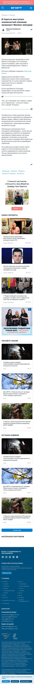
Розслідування (24, 586)
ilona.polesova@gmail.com (10, 615)
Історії (6, 584)
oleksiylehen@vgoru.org (9, 629)
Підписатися (6, 573)
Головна (4, 15)
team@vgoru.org (7, 621)
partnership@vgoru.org (9, 626)
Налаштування (25, 681)
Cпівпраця (6, 603)
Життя (6, 593)
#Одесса (21, 171)
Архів (20, 595)
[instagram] (6, 558)
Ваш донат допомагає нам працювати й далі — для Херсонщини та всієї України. (17, 2)
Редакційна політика (9, 600)
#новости (20, 173)
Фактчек (6, 586)
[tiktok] (17, 558)
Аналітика (23, 584)
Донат (16, 208)
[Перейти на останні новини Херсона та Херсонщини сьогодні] (16, 7)
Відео (4, 595)
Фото (21, 588)
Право (6, 588)
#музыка (14, 171)
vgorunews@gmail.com (9, 617)
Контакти (21, 597)
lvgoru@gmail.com (8, 619)
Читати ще (17, 530)
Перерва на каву (9, 590)
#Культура (5, 171)
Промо (22, 590)
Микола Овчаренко (13, 29)
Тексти (21, 581)
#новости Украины (9, 173)
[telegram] (13, 558)
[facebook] (3, 558)
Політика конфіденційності (24, 600)
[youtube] (10, 558)
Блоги (20, 593)
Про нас (5, 597)
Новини (12, 15)
